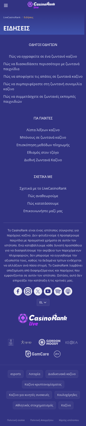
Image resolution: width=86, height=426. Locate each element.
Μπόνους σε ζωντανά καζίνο (43, 137)
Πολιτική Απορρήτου (41, 420)
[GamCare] (37, 354)
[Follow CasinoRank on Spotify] (58, 291)
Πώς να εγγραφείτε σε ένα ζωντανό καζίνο (43, 56)
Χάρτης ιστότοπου (69, 420)
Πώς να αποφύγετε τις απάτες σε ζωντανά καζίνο (43, 76)
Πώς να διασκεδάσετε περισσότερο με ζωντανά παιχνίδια (41, 66)
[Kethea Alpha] (71, 342)
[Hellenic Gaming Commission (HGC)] (11, 342)
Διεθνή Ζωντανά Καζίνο (43, 160)
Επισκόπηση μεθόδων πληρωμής (43, 145)
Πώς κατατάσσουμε (43, 203)
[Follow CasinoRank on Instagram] (28, 291)
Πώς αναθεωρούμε (43, 196)
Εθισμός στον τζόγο (43, 152)
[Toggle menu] (6, 5)
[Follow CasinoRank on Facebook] (18, 291)
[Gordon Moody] (49, 342)
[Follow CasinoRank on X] (38, 291)
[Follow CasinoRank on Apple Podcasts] (68, 291)
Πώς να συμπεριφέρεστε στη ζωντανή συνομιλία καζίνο (42, 86)
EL (41, 302)
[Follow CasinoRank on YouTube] (48, 291)
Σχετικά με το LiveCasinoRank (43, 188)
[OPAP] (26, 342)
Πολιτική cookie (16, 420)
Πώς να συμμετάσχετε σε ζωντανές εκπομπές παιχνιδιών (39, 99)
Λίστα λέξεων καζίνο (43, 130)
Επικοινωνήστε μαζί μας (43, 211)
